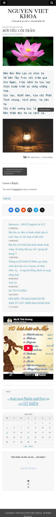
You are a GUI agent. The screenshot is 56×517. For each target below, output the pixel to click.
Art (8, 399)
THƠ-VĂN (19, 27)
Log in (6, 198)
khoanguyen (9, 34)
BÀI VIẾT (6, 27)
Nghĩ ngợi (16, 398)
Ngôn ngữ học (35, 398)
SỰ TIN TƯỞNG (18, 290)
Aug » (31, 446)
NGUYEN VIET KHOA (28, 14)
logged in (17, 189)
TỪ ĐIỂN (30, 403)
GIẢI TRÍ (12, 27)
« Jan (25, 446)
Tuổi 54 (13, 282)
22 (28, 437)
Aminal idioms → (45, 110)
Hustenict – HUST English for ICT (27, 224)
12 (7, 433)
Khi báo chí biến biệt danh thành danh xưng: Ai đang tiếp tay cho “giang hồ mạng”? (29, 249)
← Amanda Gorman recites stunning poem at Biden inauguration (13, 172)
